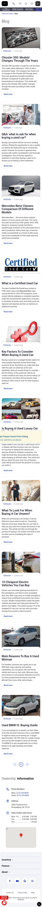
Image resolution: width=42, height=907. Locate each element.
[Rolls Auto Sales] (4, 3)
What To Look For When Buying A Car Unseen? (17, 512)
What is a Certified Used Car (20, 283)
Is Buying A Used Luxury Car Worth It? (20, 430)
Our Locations (6, 9)
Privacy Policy (22, 893)
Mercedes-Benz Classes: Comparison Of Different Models (18, 209)
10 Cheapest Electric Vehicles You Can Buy (16, 583)
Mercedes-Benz (25, 291)
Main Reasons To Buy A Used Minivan (20, 657)
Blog (32, 893)
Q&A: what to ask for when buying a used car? (19, 136)
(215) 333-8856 (22, 793)
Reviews (17, 9)
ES (20, 3)
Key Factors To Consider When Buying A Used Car (17, 353)
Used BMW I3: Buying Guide (20, 725)
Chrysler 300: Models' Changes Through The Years (20, 59)
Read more (8, 94)
